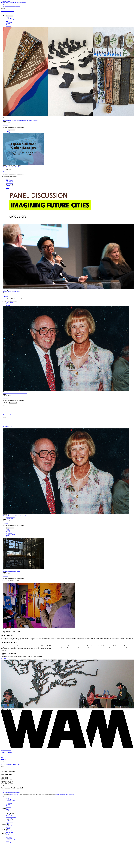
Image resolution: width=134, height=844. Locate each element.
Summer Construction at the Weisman (11, 571)
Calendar (5, 129)
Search (2, 8)
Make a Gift (3, 658)
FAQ (7, 21)
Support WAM (9, 518)
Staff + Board (9, 531)
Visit (4, 15)
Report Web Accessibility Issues (68, 794)
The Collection (9, 180)
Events (7, 131)
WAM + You (6, 301)
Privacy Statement (58, 794)
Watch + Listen (9, 185)
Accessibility (9, 22)
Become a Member (7, 414)
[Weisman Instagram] (1, 759)
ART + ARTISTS (10, 178)
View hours (5, 125)
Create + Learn (9, 183)
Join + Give (6, 402)
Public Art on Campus (11, 181)
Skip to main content (5, 1)
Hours (7, 17)
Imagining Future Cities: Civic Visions (11, 291)
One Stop (5, 4)
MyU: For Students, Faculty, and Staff (11, 6)
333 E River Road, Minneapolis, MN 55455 (10, 764)
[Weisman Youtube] (3, 759)
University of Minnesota (13, 794)
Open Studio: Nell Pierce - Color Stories (12, 166)
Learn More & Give (7, 426)
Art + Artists (6, 176)
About (4, 528)
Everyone (8, 305)
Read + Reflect (9, 186)
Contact (8, 530)
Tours (7, 24)
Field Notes (8, 536)
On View (8, 132)
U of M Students (9, 302)
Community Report (10, 534)
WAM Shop (8, 26)
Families (8, 23)
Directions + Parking (10, 19)
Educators (8, 303)
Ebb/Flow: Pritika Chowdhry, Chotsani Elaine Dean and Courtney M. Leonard (20, 120)
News (7, 535)
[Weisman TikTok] (5, 759)
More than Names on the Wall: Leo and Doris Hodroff (15, 393)
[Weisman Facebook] (2, 759)
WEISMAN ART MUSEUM (7, 11)
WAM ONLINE (9, 184)
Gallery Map (9, 18)
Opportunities (9, 533)
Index (7, 188)
